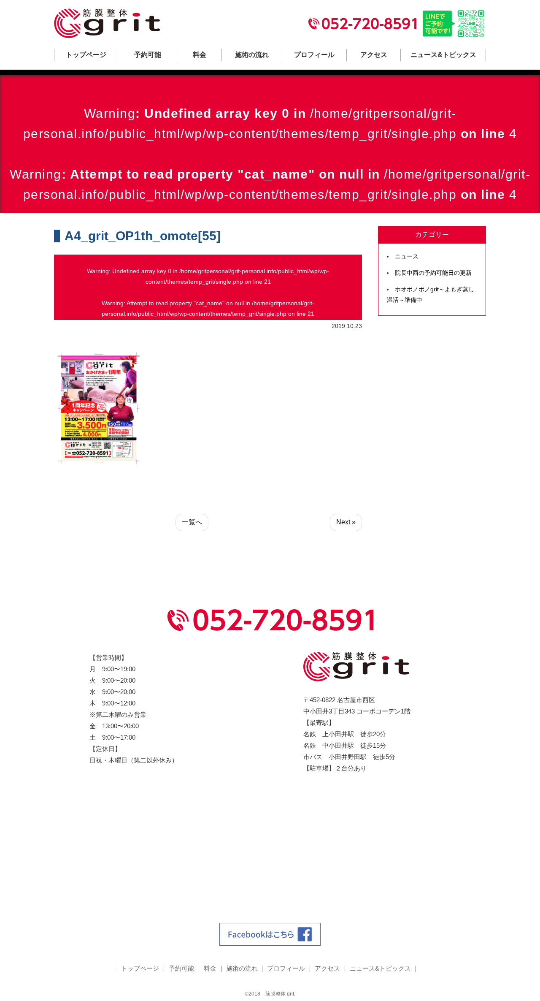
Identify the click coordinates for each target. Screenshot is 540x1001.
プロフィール (314, 54)
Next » (346, 522)
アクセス (373, 54)
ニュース (406, 256)
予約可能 (147, 54)
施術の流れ (252, 54)
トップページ (86, 54)
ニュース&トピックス (443, 54)
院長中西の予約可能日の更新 (433, 272)
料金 (199, 54)
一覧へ (192, 522)
